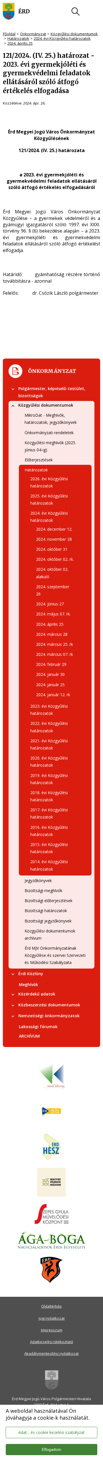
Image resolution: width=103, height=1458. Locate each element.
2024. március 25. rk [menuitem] (54, 644)
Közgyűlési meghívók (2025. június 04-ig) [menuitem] (50, 446)
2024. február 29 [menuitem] (51, 664)
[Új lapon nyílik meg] (51, 1112)
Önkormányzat (33, 34)
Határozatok (18, 38)
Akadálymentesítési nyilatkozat (51, 1353)
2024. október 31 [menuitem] (52, 549)
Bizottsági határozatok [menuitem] (46, 910)
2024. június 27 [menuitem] (50, 604)
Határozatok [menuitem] (36, 470)
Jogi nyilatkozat (52, 1318)
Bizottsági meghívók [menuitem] (43, 890)
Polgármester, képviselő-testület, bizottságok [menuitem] (51, 392)
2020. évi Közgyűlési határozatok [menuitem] (49, 761)
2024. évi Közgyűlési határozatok (62, 38)
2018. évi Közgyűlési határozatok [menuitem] (49, 796)
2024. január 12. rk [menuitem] (53, 694)
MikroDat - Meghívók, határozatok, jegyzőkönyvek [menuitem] (51, 418)
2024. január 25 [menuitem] (50, 684)
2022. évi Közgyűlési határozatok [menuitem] (49, 727)
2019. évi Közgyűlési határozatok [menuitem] (49, 779)
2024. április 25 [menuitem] (50, 624)
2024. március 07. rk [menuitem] (54, 654)
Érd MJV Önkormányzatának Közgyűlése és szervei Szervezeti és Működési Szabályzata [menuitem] (55, 955)
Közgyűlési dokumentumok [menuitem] (45, 405)
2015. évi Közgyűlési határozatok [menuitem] (49, 848)
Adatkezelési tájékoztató (51, 1341)
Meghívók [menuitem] (28, 984)
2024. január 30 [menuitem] (50, 674)
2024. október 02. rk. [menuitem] (55, 559)
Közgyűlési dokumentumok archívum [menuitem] (50, 934)
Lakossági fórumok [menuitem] (38, 1026)
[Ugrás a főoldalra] (16, 11)
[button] (13, 389)
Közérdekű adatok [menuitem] (36, 994)
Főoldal (9, 34)
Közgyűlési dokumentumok (74, 34)
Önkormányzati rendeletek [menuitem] (49, 432)
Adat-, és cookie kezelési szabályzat (51, 1432)
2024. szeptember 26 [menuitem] (52, 590)
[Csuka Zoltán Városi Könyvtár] (51, 1076)
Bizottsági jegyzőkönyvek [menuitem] (48, 921)
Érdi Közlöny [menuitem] (30, 973)
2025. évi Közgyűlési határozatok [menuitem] (49, 499)
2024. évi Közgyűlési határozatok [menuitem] (49, 516)
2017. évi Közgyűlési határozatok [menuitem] (49, 813)
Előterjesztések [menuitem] (39, 460)
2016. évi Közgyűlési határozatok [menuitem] (49, 831)
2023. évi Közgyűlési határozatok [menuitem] (49, 709)
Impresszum (51, 1330)
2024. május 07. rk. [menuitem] (53, 614)
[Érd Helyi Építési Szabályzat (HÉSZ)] (51, 1147)
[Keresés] (75, 11)
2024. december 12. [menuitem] (54, 529)
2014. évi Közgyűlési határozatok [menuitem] (49, 865)
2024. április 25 (20, 43)
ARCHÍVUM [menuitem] (29, 1036)
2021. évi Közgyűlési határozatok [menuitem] (49, 744)
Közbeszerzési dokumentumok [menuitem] (49, 1005)
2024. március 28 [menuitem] (52, 634)
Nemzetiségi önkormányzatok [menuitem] (49, 1015)
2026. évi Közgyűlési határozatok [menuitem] (49, 482)
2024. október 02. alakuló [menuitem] (52, 572)
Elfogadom (51, 1449)
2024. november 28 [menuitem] (54, 539)
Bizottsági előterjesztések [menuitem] (48, 900)
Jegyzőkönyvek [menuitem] (38, 880)
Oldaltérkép (51, 1306)
